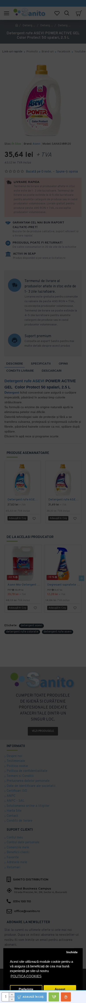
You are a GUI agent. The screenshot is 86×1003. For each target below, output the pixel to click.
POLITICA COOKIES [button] (26, 976)
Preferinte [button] (26, 989)
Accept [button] (60, 989)
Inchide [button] (72, 952)
